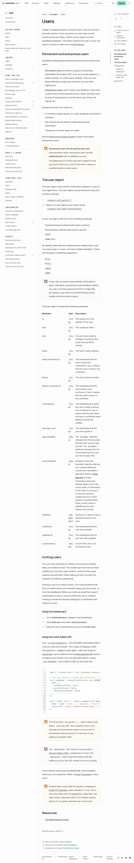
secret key (47, 654)
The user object (120, 62)
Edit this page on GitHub (51, 831)
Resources (83, 3)
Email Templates (83, 774)
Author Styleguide (73, 858)
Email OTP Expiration (58, 790)
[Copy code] (97, 670)
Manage (57, 3)
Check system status (71, 848)
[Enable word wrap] (94, 670)
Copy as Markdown (121, 37)
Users (63, 14)
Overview (9, 18)
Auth (44, 14)
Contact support (65, 842)
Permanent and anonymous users (120, 56)
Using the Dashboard (120, 70)
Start (27, 3)
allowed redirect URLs (59, 753)
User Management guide (57, 819)
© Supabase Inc (47, 858)
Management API (84, 654)
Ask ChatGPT (122, 41)
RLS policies (78, 44)
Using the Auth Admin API (121, 76)
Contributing (62, 857)
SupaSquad (98, 857)
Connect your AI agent (122, 31)
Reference (69, 3)
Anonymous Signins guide (62, 136)
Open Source (85, 858)
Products (35, 3)
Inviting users (119, 66)
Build (46, 3)
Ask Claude (121, 44)
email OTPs (76, 794)
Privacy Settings (109, 858)
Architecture (10, 22)
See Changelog (70, 845)
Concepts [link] (53, 14)
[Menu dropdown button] (129, 3)
